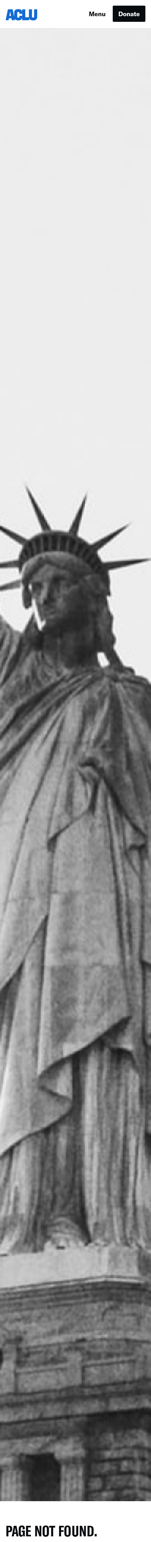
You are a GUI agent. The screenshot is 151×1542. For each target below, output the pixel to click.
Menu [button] (97, 14)
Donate (129, 14)
